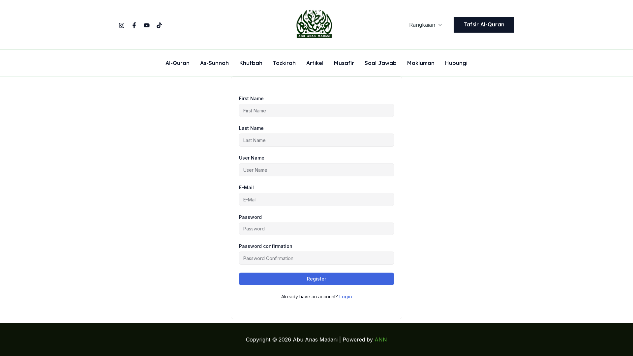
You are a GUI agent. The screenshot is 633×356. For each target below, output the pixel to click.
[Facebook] (134, 25)
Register (316, 279)
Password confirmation (265, 246)
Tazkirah (284, 63)
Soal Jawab (381, 63)
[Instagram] (122, 25)
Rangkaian (422, 24)
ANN (381, 339)
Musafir (344, 63)
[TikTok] (159, 25)
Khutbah (250, 63)
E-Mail (246, 187)
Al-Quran (178, 63)
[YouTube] (147, 25)
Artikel (314, 63)
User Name (251, 158)
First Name (251, 98)
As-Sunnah (214, 63)
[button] (438, 24)
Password (250, 217)
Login (345, 296)
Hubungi (456, 63)
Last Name (251, 128)
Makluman (421, 63)
